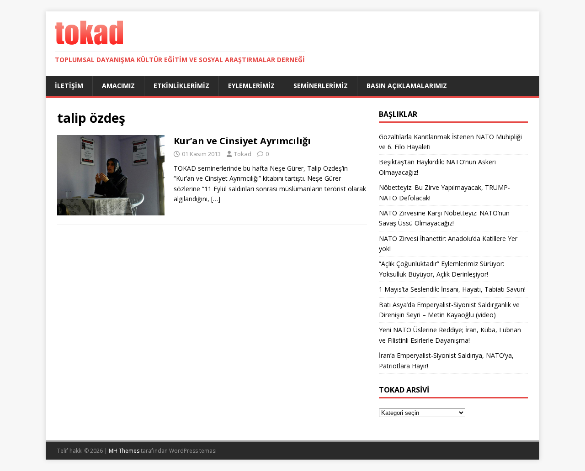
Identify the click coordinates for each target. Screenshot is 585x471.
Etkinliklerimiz (181, 85)
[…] (215, 198)
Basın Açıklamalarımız (407, 85)
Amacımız (118, 85)
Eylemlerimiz (251, 85)
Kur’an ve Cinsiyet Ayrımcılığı (242, 141)
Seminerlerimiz (320, 85)
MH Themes (124, 451)
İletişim (69, 85)
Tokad (242, 154)
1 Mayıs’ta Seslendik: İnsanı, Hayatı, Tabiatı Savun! (452, 289)
